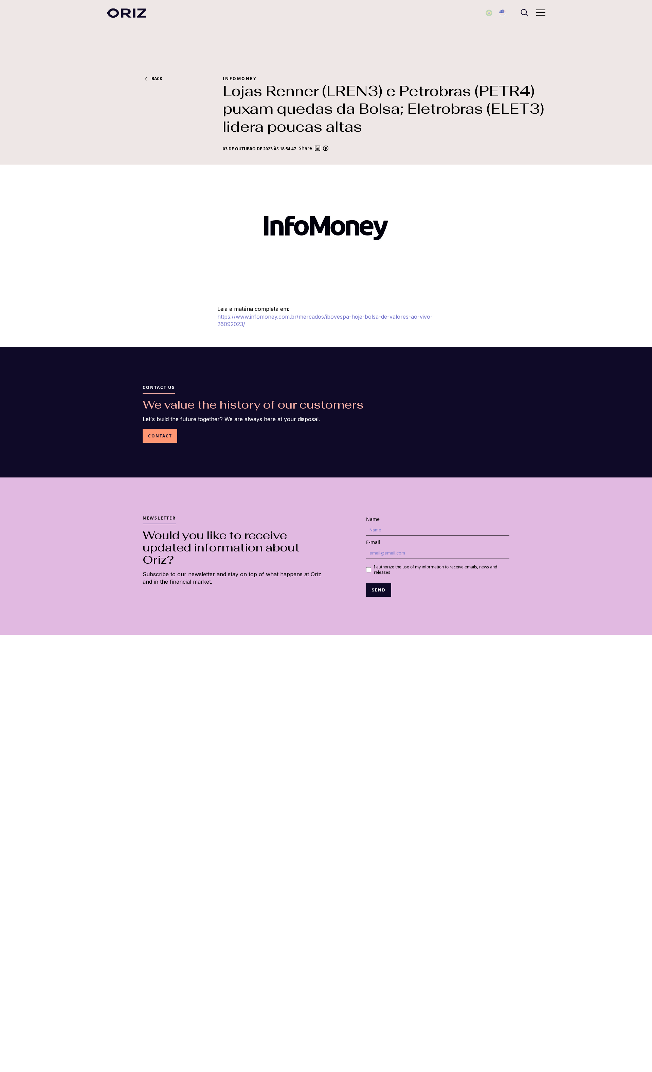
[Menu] (524, 13)
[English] (503, 13)
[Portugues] (489, 13)
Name (373, 519)
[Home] (126, 13)
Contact (160, 436)
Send (379, 590)
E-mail (373, 542)
